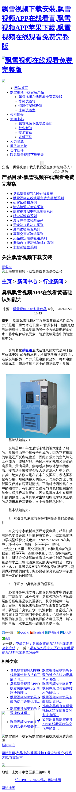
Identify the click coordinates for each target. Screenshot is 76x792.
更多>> (7, 267)
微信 (7, 638)
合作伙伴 (17, 150)
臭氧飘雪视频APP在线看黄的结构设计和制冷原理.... (25, 688)
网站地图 (54, 780)
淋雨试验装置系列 (26, 229)
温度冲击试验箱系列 (28, 220)
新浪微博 (39, 632)
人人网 (68, 632)
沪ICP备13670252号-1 (31, 780)
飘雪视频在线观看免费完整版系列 (38, 198)
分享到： (10, 632)
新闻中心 (17, 119)
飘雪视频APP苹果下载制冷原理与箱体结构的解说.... (57, 688)
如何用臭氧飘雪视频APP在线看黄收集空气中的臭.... (57, 724)
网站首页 (21, 88)
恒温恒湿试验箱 (30, 105)
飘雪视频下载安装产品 (27, 92)
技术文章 (25, 132)
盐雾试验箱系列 (25, 202)
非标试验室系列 (25, 247)
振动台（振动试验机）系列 (33, 243)
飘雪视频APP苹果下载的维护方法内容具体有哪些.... (57, 675)
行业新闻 (25, 128)
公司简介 (17, 114)
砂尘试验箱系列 (25, 216)
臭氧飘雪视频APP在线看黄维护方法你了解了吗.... (25, 675)
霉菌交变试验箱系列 (28, 234)
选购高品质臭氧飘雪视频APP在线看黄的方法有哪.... (57, 710)
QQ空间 (24, 632)
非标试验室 (27, 110)
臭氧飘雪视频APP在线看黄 (33, 193)
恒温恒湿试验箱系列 (28, 207)
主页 (7, 281)
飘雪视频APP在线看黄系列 (33, 211)
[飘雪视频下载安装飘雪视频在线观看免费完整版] (38, 70)
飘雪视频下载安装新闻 (35, 123)
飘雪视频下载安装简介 (47, 753)
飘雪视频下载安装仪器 (30, 309)
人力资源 (17, 141)
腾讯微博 (54, 632)
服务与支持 (18, 146)
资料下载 (25, 137)
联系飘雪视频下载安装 (27, 155)
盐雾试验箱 (27, 101)
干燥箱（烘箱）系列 (28, 225)
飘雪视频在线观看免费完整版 (40, 97)
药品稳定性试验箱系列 (30, 238)
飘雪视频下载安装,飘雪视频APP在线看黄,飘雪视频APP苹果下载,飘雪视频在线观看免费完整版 (36, 27)
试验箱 (27, 350)
